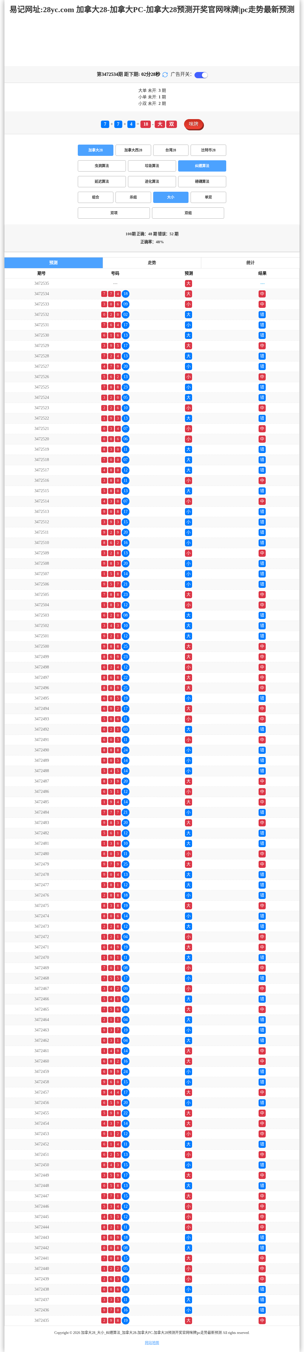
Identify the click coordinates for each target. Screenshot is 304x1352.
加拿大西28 (133, 150)
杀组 (133, 197)
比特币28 (208, 150)
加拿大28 (95, 150)
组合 (95, 197)
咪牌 (193, 124)
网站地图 (152, 1343)
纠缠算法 (202, 166)
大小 (170, 197)
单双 (208, 197)
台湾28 (170, 150)
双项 (114, 213)
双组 (188, 213)
